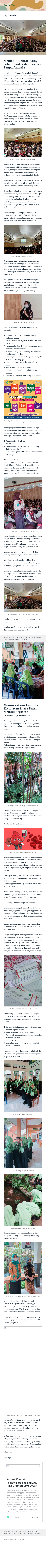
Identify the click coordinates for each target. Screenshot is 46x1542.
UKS (12, 639)
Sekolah (30, 637)
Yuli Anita (21, 637)
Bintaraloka (7, 639)
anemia (38, 637)
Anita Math (10, 5)
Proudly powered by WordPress (14, 1539)
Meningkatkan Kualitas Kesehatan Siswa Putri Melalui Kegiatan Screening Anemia (21, 710)
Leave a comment (22, 639)
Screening (20, 1533)
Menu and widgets (40, 7)
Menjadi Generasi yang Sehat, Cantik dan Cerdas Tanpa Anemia (22, 64)
